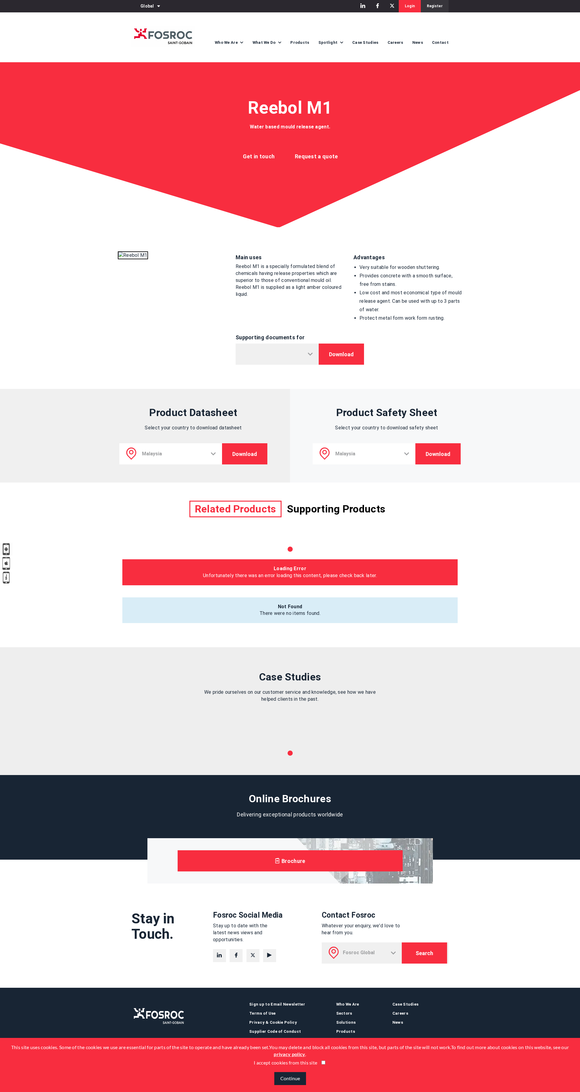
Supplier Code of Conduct (275, 1031)
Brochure (292, 861)
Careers (395, 42)
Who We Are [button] (227, 42)
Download (341, 354)
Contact (440, 42)
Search (424, 953)
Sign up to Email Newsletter (277, 1004)
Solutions (346, 1022)
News (417, 42)
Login (410, 6)
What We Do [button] (265, 42)
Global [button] (147, 6)
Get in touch (259, 156)
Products (299, 42)
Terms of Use (262, 1013)
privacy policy (289, 1054)
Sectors (344, 1013)
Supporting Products (336, 509)
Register (435, 6)
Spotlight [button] (328, 42)
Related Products (235, 509)
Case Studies (365, 42)
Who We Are (347, 1004)
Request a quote (316, 156)
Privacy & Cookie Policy (273, 1022)
